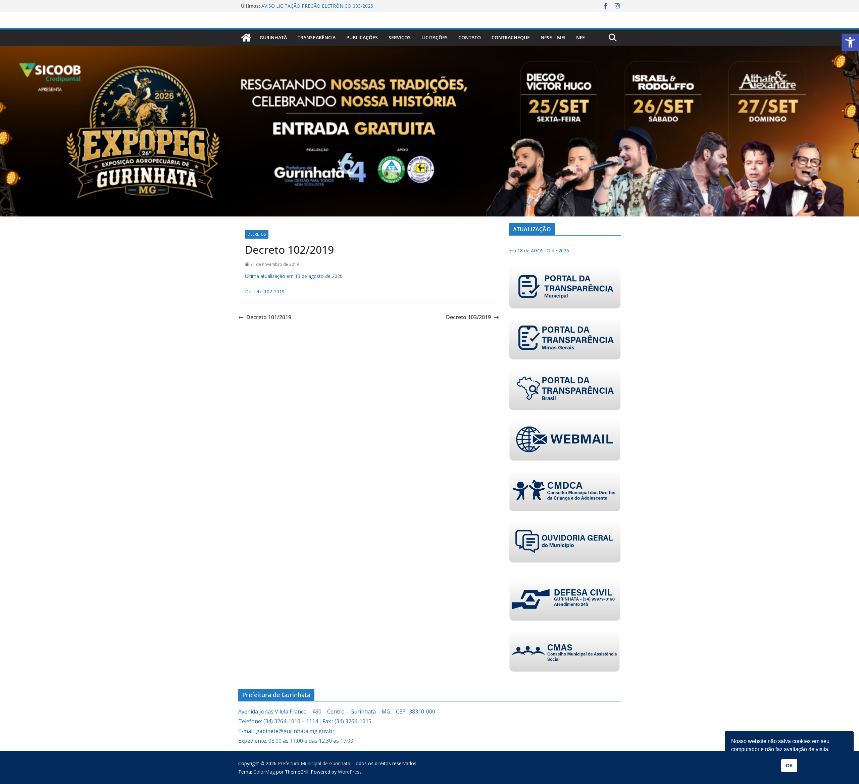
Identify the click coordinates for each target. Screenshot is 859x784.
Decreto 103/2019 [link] (468, 317)
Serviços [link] (400, 37)
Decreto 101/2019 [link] (268, 317)
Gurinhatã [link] (273, 37)
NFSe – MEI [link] (553, 37)
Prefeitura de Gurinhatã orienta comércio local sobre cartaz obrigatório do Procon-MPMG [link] (326, 9)
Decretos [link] (257, 234)
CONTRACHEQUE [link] (511, 37)
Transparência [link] (317, 37)
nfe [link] (580, 37)
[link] (850, 42)
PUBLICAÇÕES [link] (362, 37)
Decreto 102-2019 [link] (265, 291)
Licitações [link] (434, 37)
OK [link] (789, 765)
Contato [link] (469, 37)
